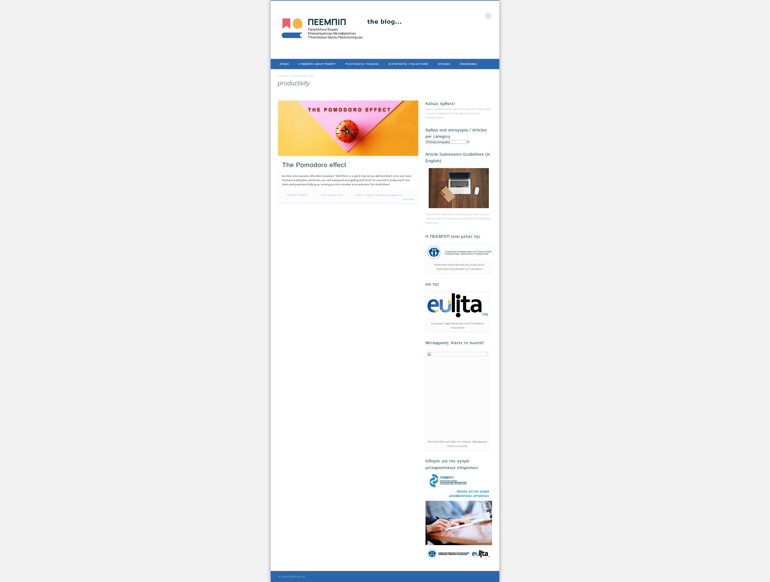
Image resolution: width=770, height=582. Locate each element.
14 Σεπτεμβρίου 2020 (331, 195)
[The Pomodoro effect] (348, 128)
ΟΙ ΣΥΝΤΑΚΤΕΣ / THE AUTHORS (408, 64)
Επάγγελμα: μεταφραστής (388, 195)
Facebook (455, 16)
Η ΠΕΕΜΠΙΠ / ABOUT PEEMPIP (317, 64)
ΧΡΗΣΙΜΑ (444, 64)
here (436, 223)
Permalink (408, 199)
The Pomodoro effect (314, 164)
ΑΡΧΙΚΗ (284, 64)
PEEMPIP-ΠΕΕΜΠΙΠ (297, 195)
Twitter (463, 16)
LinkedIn (480, 16)
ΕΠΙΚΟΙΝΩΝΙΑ (468, 64)
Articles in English (364, 195)
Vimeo (472, 16)
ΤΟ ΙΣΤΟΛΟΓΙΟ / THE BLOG (362, 64)
